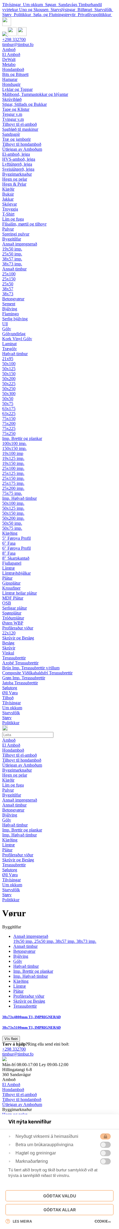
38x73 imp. (86, 941)
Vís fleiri (11, 1039)
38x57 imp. (65, 941)
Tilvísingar (12, 4)
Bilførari (85, 9)
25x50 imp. (44, 941)
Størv (8, 14)
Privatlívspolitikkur (95, 14)
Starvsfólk (103, 9)
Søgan (51, 4)
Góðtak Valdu (59, 1196)
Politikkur (23, 14)
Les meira (22, 1221)
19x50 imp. (23, 941)
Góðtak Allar (59, 1209)
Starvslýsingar (64, 9)
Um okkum (34, 4)
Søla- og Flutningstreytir (55, 14)
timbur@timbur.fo (17, 44)
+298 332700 (14, 39)
